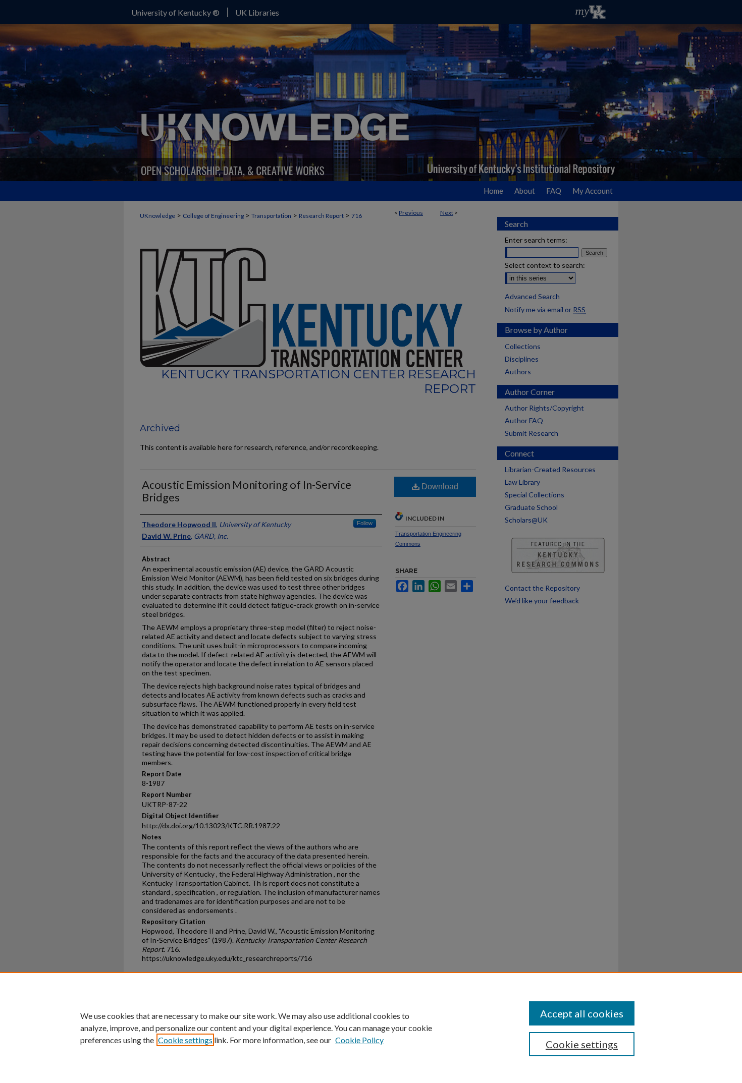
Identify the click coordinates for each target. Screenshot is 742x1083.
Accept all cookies (581, 1013)
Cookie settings (185, 1040)
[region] (371, 1027)
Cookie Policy (359, 1040)
